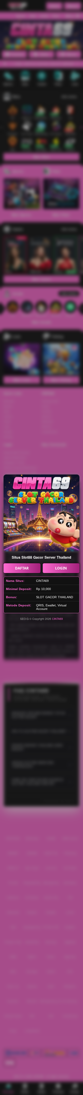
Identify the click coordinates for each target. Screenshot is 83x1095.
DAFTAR (22, 568)
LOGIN (61, 568)
